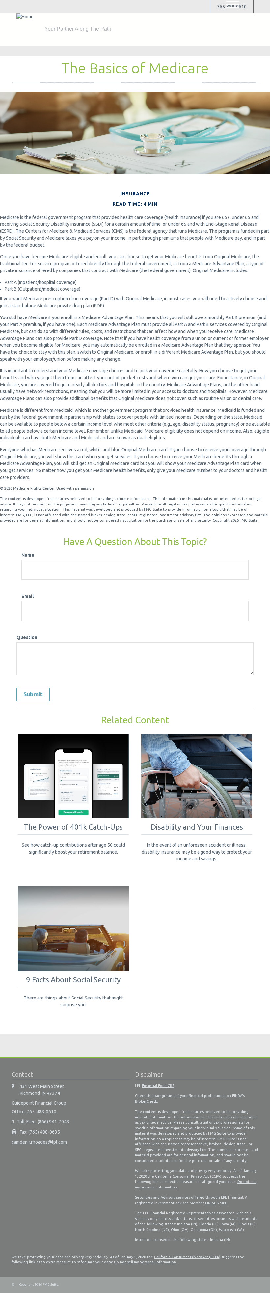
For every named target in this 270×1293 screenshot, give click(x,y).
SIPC (223, 1203)
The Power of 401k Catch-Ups (73, 827)
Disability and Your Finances (197, 827)
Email (27, 596)
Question (26, 637)
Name (27, 555)
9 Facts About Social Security (73, 980)
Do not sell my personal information (145, 1262)
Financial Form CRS (158, 1086)
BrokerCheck (146, 1101)
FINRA (210, 1203)
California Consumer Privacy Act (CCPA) (188, 1176)
